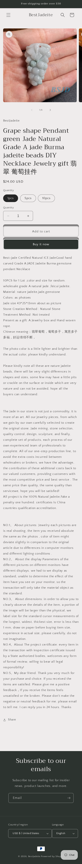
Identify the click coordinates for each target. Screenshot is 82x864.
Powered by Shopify (52, 856)
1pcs (11, 198)
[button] (8, 15)
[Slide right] (50, 110)
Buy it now (41, 244)
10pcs (46, 198)
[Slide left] (31, 110)
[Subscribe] (68, 798)
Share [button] (12, 719)
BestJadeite (34, 856)
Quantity (8, 207)
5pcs (28, 198)
